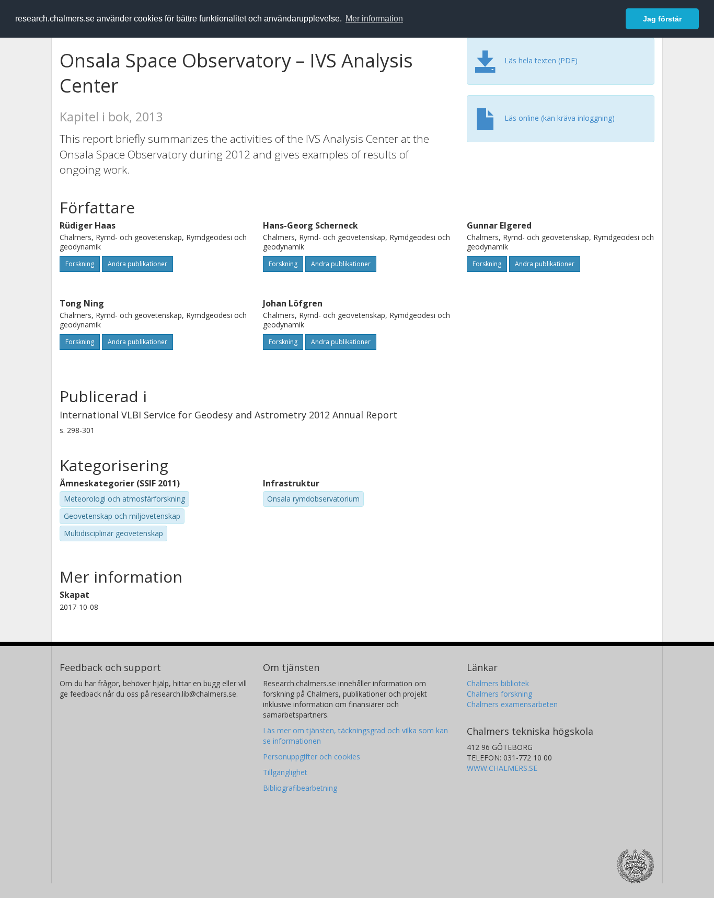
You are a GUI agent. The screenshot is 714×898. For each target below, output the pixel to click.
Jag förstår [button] (662, 19)
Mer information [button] (374, 18)
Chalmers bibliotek (498, 683)
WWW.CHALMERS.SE (502, 768)
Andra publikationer (137, 263)
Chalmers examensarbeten (512, 704)
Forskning (79, 263)
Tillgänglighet (285, 772)
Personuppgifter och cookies (311, 756)
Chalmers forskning (499, 694)
